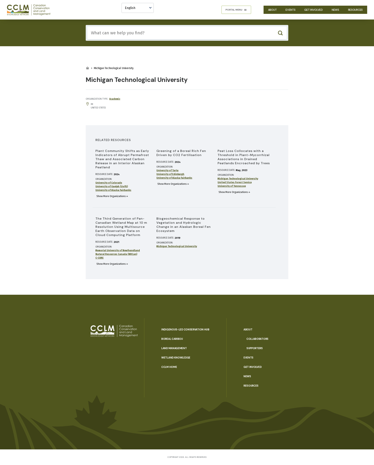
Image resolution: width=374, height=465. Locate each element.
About (272, 10)
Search (280, 33)
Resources (355, 10)
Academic (114, 99)
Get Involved (313, 10)
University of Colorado (108, 182)
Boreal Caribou (172, 339)
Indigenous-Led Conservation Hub (185, 329)
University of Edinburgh (170, 174)
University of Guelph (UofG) (111, 186)
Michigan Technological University (238, 178)
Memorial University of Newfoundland (117, 250)
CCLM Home (169, 367)
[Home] (30, 10)
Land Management (174, 348)
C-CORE (99, 257)
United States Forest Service (235, 182)
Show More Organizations (111, 196)
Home (87, 68)
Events (290, 10)
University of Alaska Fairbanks (113, 190)
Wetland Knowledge (175, 357)
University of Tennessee (232, 186)
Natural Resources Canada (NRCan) (116, 254)
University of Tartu (167, 170)
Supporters (254, 348)
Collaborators (257, 339)
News (335, 10)
